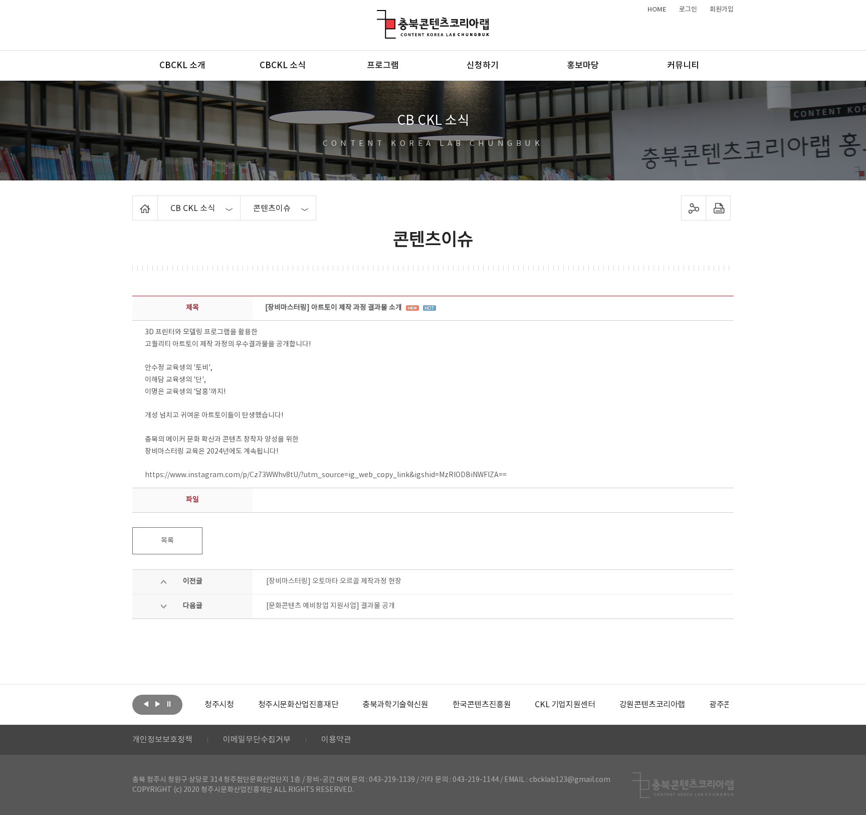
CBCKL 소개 (182, 66)
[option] (219, 705)
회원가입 (722, 10)
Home (135, 201)
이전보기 (146, 704)
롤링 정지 (169, 704)
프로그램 (383, 66)
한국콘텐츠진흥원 (482, 704)
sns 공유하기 (694, 208)
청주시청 (219, 704)
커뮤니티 (683, 66)
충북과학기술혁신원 (395, 704)
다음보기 (157, 704)
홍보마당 (583, 66)
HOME (657, 10)
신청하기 (483, 66)
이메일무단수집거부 (257, 739)
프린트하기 (718, 208)
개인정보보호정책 (162, 739)
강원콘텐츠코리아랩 (652, 704)
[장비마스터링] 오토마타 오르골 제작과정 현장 (333, 581)
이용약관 (336, 739)
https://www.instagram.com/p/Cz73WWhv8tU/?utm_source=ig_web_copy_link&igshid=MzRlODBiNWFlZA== (326, 475)
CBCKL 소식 (283, 66)
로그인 (688, 10)
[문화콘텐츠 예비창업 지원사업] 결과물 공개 (330, 606)
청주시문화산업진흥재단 (298, 704)
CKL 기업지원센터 (565, 704)
